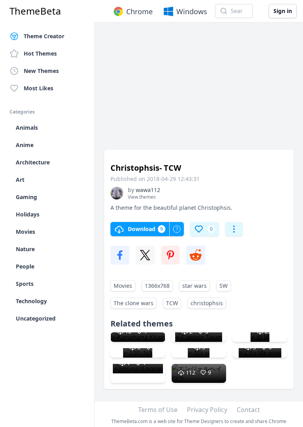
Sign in (282, 11)
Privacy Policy (207, 409)
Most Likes (38, 88)
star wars (194, 285)
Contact (248, 409)
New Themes (41, 71)
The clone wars (133, 303)
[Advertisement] (199, 90)
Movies (123, 285)
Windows (191, 11)
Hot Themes (40, 53)
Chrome (139, 11)
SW (223, 285)
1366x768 (157, 285)
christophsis (207, 303)
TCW (172, 303)
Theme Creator (44, 36)
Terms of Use (158, 409)
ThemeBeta (35, 11)
